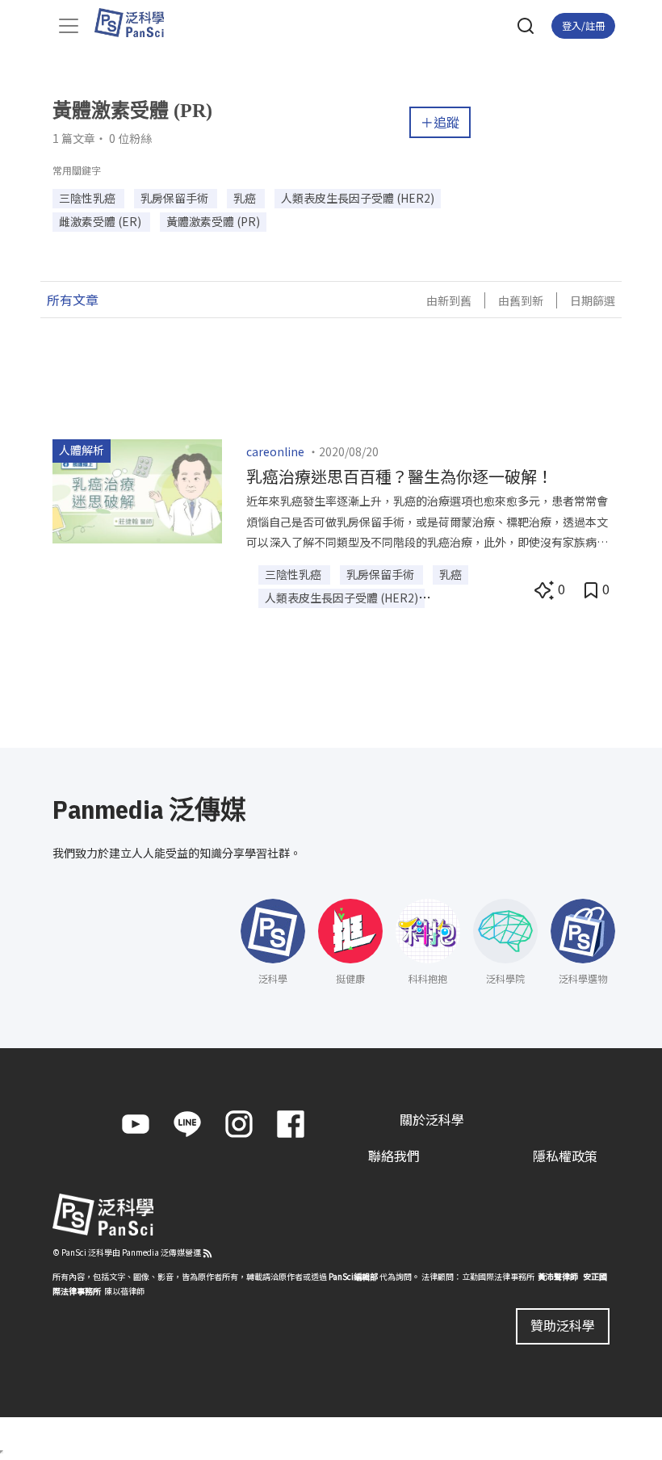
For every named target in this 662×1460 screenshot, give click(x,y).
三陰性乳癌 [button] (88, 198)
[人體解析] (137, 489)
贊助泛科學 (562, 1325)
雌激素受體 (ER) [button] (101, 221)
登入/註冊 (583, 25)
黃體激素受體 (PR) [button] (213, 221)
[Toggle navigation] (68, 25)
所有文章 (72, 299)
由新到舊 (448, 300)
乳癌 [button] (245, 198)
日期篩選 (592, 300)
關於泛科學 (432, 1119)
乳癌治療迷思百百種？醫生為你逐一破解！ (399, 476)
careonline (275, 451)
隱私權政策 (565, 1155)
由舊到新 (520, 300)
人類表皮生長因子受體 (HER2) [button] (357, 198)
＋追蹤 (440, 122)
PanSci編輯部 (353, 1276)
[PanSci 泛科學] (136, 22)
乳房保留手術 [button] (175, 198)
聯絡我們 (394, 1155)
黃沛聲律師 (558, 1276)
